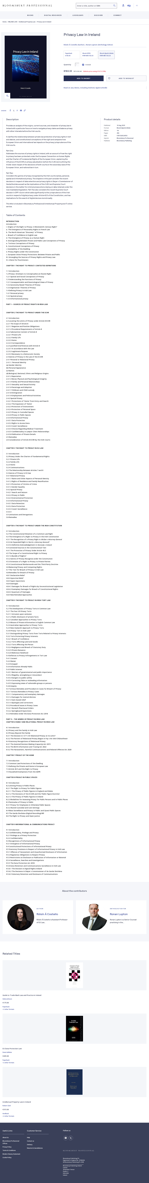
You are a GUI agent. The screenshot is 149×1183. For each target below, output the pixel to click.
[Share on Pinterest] (17, 110)
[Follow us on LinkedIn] (65, 1138)
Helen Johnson (7, 999)
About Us (6, 1137)
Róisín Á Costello (47, 914)
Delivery (29, 1145)
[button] (128, 5)
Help (28, 1137)
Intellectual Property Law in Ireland (17, 1102)
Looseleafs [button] (78, 15)
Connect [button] (117, 15)
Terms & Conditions (9, 1150)
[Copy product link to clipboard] (24, 110)
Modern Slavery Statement (11, 1154)
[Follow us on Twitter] (70, 1138)
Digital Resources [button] (53, 15)
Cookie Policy (7, 1157)
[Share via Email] (21, 110)
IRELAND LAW (12, 22)
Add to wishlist (126, 78)
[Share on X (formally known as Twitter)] (13, 110)
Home (5, 22)
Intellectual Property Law (27, 22)
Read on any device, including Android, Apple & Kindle (85, 88)
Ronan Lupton (119, 914)
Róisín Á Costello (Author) (74, 45)
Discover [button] (98, 15)
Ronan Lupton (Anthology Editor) (99, 45)
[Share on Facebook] (10, 110)
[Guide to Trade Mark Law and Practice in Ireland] (74, 975)
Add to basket (83, 78)
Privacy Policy (7, 1147)
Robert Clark (7, 1106)
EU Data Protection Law (12, 1048)
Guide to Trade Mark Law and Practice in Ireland (22, 995)
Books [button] (30, 15)
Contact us (30, 1141)
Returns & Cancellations (35, 1148)
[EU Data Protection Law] (74, 1028)
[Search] (114, 6)
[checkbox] (72, 55)
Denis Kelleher (7, 1052)
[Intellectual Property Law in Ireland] (74, 1082)
